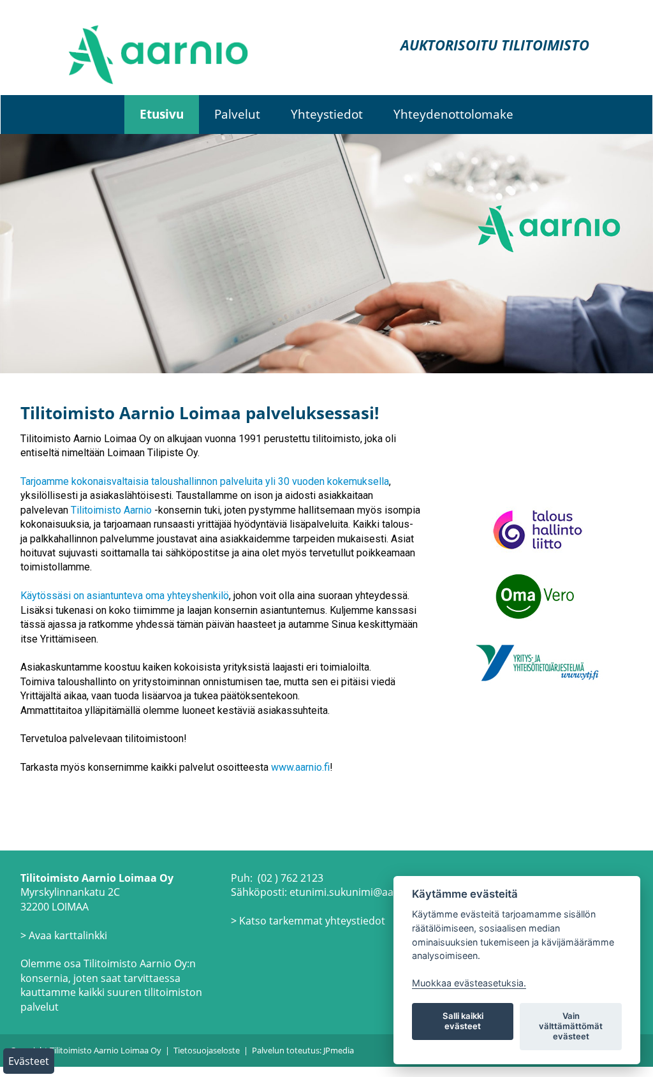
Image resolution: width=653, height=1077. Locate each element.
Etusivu (162, 114)
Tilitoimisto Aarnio (111, 510)
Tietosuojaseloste (206, 1050)
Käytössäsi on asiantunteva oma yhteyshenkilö (124, 596)
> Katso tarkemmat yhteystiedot (308, 921)
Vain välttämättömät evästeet (571, 1026)
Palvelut (237, 114)
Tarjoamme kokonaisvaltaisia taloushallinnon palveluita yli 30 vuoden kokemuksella (204, 481)
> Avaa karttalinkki (63, 935)
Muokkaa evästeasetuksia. (469, 982)
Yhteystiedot (327, 114)
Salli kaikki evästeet (463, 1021)
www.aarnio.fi (300, 767)
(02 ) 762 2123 (290, 878)
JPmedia (338, 1050)
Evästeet (28, 1061)
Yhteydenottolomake (453, 114)
